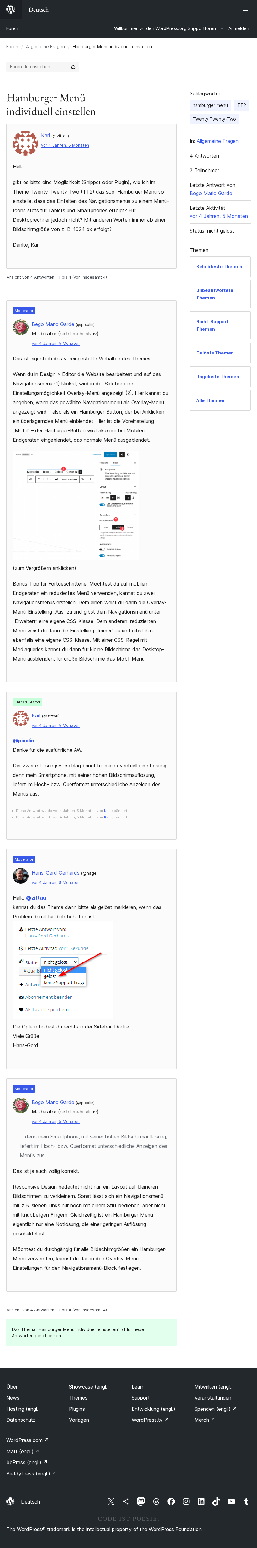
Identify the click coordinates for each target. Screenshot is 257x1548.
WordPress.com (27, 1440)
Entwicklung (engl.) (153, 1409)
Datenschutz (21, 1420)
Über (12, 1387)
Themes (78, 1398)
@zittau (36, 898)
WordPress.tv (150, 1420)
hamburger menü (210, 105)
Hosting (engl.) (23, 1409)
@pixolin (23, 740)
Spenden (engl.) (215, 1409)
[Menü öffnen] (247, 9)
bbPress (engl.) (27, 1462)
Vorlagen (79, 1420)
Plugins (77, 1409)
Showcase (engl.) (89, 1387)
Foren (12, 28)
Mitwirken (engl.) (213, 1387)
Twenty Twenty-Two (214, 119)
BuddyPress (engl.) (31, 1473)
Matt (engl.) (23, 1451)
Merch (204, 1420)
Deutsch (30, 1502)
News (12, 1398)
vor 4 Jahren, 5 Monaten (65, 145)
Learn (138, 1387)
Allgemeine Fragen (45, 46)
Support (141, 1398)
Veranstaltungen (212, 1398)
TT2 (241, 105)
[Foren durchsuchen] (73, 67)
